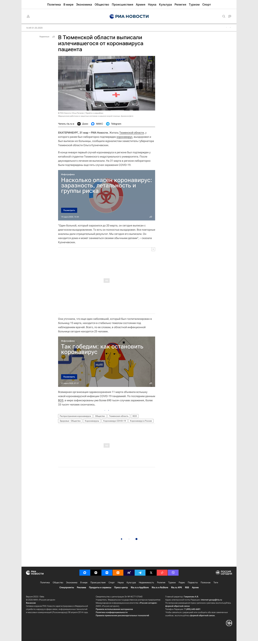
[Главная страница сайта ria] (129, 16)
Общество (100, 416)
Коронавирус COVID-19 (114, 421)
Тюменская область (118, 416)
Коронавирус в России (141, 421)
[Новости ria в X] (151, 573)
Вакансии (31, 603)
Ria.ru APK (176, 587)
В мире (83, 582)
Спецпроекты (66, 587)
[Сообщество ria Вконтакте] (107, 573)
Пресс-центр (121, 587)
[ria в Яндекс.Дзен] (95, 573)
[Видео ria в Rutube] (129, 573)
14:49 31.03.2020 (34, 28)
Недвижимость (146, 582)
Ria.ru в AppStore (140, 587)
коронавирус (124, 136)
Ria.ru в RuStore (160, 587)
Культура (131, 582)
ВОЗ (60, 400)
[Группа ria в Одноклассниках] (118, 573)
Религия (161, 582)
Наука (121, 582)
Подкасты (193, 582)
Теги (216, 582)
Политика (45, 582)
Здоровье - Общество (70, 421)
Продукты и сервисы (100, 587)
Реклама (81, 587)
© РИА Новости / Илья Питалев (71, 113)
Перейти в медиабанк (94, 113)
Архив (195, 587)
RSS (187, 587)
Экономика (71, 582)
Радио (182, 582)
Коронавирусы (92, 421)
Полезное (206, 582)
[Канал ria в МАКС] (84, 573)
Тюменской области (131, 132)
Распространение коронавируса (75, 416)
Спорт (112, 582)
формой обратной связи (177, 606)
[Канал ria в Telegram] (140, 573)
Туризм (172, 582)
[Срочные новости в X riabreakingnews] (162, 573)
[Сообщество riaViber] (173, 573)
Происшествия (98, 582)
